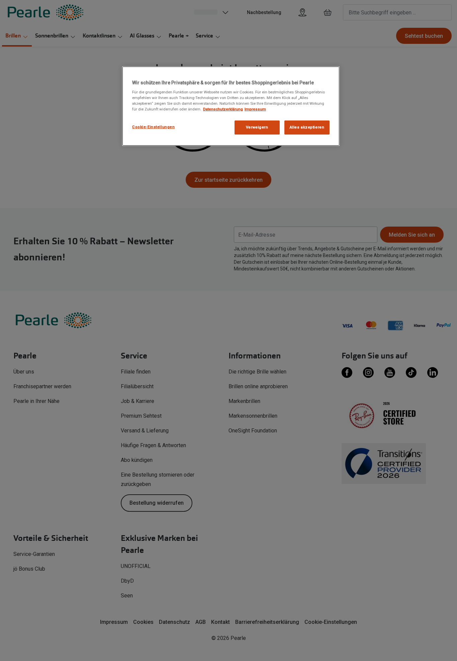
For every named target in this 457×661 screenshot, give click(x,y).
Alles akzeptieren (307, 127)
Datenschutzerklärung (223, 109)
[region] (231, 106)
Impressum (255, 109)
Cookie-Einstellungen (153, 127)
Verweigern (257, 127)
